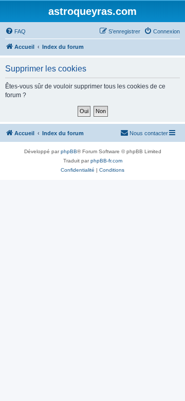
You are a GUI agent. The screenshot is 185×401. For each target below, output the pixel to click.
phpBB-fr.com (106, 160)
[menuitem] (15, 31)
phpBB (69, 151)
